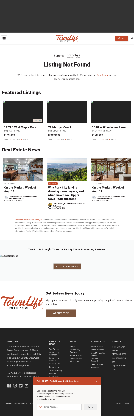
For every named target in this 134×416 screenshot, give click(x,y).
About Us (12, 341)
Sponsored (53, 183)
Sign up (90, 407)
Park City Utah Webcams (76, 360)
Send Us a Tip (97, 364)
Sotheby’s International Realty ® (29, 220)
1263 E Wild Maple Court (21, 127)
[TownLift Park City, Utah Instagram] (15, 386)
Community (54, 367)
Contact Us (98, 341)
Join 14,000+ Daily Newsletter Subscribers (58, 381)
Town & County (55, 370)
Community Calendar (54, 353)
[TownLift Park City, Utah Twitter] (21, 386)
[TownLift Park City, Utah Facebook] (9, 386)
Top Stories (54, 349)
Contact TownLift (95, 360)
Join (123, 38)
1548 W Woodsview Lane (109, 127)
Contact (9, 403)
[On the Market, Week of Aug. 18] (23, 169)
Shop (72, 346)
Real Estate (102, 75)
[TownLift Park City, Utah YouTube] (26, 386)
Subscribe (62, 313)
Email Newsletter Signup (98, 354)
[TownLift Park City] (67, 38)
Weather (52, 374)
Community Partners (75, 351)
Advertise (95, 368)
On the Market (10, 183)
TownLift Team (97, 350)
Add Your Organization (67, 266)
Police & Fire (54, 364)
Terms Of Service (20, 403)
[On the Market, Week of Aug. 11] (111, 169)
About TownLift (76, 355)
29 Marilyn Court (59, 127)
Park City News (54, 342)
